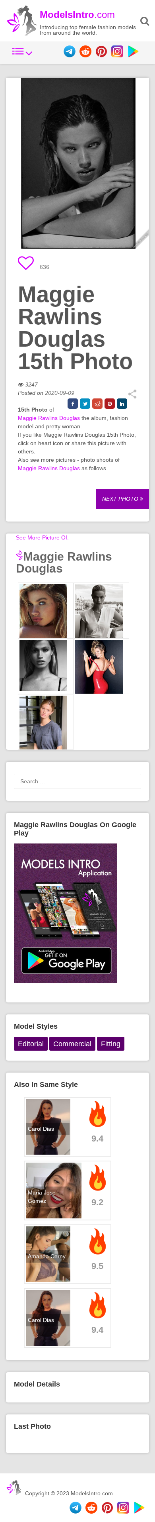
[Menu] (22, 55)
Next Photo (121, 499)
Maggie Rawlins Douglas (49, 418)
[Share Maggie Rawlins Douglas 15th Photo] (132, 397)
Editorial (31, 1044)
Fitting (110, 1044)
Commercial (72, 1044)
